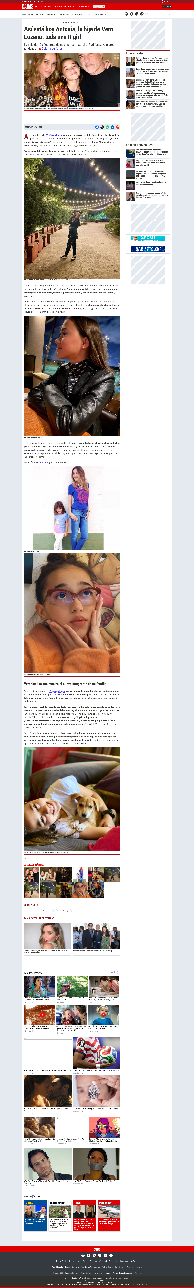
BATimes (134, 1261)
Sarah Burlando (77, 14)
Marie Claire (83, 1261)
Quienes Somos (71, 1273)
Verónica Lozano (55, 135)
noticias (35, 1203)
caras (84, 1203)
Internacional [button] (85, 7)
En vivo (168, 7)
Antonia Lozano (47, 911)
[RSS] (105, 1255)
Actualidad (57, 7)
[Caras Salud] (148, 240)
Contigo (75, 1267)
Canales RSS (57, 1273)
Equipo (107, 1273)
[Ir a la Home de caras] (27, 8)
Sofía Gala (40, 14)
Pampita (89, 14)
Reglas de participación (122, 1273)
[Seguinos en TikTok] (142, 14)
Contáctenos (85, 1273)
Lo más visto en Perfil (140, 145)
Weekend (103, 1261)
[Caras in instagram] (126, 14)
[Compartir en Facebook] (97, 127)
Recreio (130, 1267)
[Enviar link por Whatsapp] (107, 127)
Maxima (138, 1267)
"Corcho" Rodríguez (63, 911)
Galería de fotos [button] (52, 48)
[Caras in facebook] (131, 14)
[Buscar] (169, 14)
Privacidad (97, 1273)
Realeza (67, 7)
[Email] (117, 127)
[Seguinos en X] (136, 14)
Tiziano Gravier (27, 14)
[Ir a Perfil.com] (167, 2)
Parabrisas (113, 1261)
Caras (67, 1267)
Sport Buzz (120, 1267)
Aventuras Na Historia (90, 1267)
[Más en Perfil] (37, 1196)
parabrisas (109, 1203)
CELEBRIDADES (67, 22)
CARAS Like (99, 6)
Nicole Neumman (63, 14)
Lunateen (124, 1261)
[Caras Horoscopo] (148, 251)
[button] (72, 82)
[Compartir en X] (102, 127)
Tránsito (138, 1273)
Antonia (44, 462)
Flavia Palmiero (100, 14)
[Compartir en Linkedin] (112, 127)
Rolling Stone (107, 1267)
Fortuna (93, 1261)
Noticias (38, 7)
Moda (75, 7)
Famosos (47, 7)
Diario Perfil (61, 1261)
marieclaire (60, 1203)
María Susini (51, 14)
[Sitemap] (111, 1255)
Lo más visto (134, 53)
